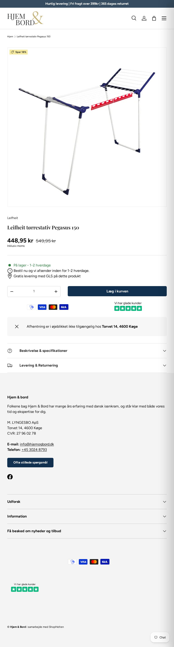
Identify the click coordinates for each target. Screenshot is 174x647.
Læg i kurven (117, 291)
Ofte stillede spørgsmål (30, 462)
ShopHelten (56, 626)
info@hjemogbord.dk (37, 444)
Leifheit (12, 218)
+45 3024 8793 (34, 449)
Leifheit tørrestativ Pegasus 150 (34, 36)
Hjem (10, 36)
